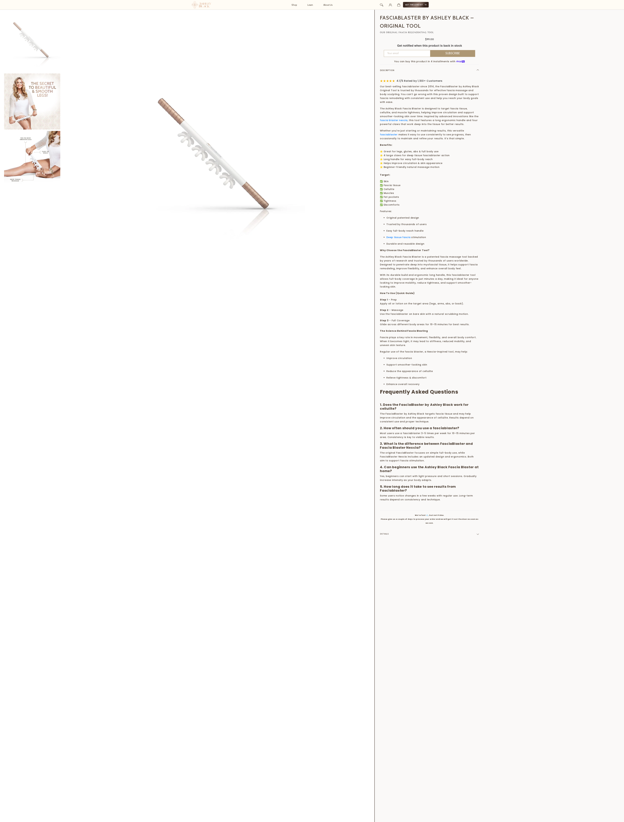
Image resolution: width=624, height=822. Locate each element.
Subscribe (452, 53)
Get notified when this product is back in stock (429, 45)
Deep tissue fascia (398, 237)
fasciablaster (389, 134)
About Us (328, 4)
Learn (310, 4)
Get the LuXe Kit (414, 5)
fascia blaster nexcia (394, 120)
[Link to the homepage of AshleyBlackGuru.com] (201, 4)
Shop (294, 4)
